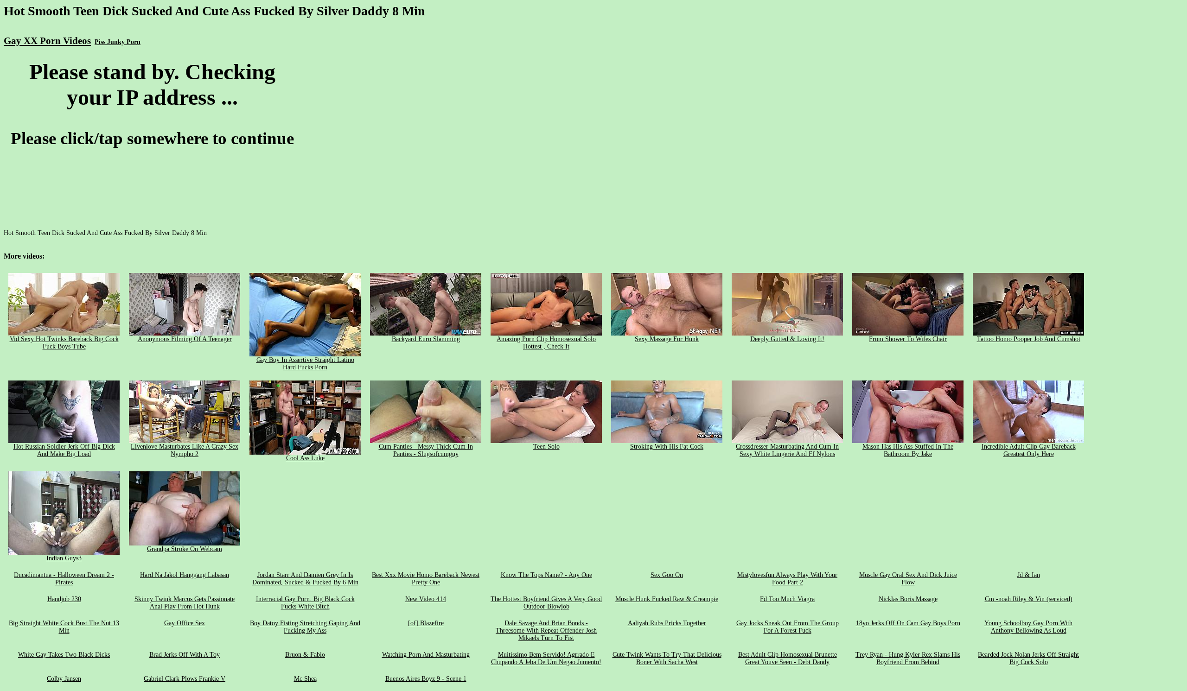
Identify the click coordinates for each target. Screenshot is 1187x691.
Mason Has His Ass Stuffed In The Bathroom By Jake (907, 450)
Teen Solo (546, 446)
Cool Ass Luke (305, 458)
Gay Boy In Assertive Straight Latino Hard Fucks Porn (305, 363)
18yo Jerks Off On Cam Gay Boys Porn (908, 623)
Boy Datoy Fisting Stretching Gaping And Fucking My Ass (305, 627)
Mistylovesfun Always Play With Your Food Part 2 (787, 578)
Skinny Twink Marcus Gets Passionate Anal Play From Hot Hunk (184, 603)
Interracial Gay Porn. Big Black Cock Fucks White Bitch (305, 603)
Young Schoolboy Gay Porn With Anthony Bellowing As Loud (1028, 627)
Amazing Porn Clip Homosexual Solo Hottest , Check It (546, 343)
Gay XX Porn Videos (47, 40)
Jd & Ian (1028, 574)
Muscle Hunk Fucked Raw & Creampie (666, 599)
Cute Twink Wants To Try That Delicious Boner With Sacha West (667, 658)
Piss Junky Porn (117, 41)
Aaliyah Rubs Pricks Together (667, 623)
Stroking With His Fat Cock (666, 446)
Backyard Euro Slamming (426, 339)
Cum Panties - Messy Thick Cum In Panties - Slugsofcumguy (426, 450)
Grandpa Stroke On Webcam (184, 548)
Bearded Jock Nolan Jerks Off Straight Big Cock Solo (1028, 658)
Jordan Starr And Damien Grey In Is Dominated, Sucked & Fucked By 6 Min (305, 578)
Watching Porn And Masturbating (426, 654)
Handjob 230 (64, 599)
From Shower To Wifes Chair (908, 339)
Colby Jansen (64, 678)
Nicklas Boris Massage (908, 599)
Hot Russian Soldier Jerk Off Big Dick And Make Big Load (64, 450)
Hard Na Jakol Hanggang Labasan (184, 574)
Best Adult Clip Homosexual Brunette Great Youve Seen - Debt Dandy (787, 658)
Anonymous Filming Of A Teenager (185, 339)
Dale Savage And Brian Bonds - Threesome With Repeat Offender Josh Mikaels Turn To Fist (546, 630)
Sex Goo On (667, 574)
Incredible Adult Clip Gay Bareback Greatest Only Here (1029, 450)
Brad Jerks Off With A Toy (184, 654)
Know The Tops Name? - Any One (546, 574)
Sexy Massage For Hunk (667, 339)
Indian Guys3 (64, 558)
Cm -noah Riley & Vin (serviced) (1028, 599)
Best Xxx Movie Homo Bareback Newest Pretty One (425, 578)
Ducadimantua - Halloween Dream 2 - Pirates (64, 578)
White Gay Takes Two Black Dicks (64, 654)
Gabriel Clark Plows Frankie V (184, 678)
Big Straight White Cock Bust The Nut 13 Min (64, 627)
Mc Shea (305, 678)
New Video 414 (425, 599)
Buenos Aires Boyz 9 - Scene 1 (425, 678)
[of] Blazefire (426, 623)
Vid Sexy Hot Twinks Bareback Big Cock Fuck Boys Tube (64, 343)
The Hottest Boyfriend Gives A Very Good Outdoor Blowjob (546, 603)
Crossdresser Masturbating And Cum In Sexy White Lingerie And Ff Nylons (787, 450)
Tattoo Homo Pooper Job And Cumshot (1028, 339)
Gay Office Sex (184, 623)
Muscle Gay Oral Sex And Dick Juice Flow (908, 578)
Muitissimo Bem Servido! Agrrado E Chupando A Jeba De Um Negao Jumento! (546, 658)
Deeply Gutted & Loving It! (787, 339)
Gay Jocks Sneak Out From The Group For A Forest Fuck (787, 627)
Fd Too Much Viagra (787, 599)
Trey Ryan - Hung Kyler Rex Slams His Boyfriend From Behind (907, 658)
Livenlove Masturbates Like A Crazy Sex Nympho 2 (184, 450)
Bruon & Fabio (305, 654)
